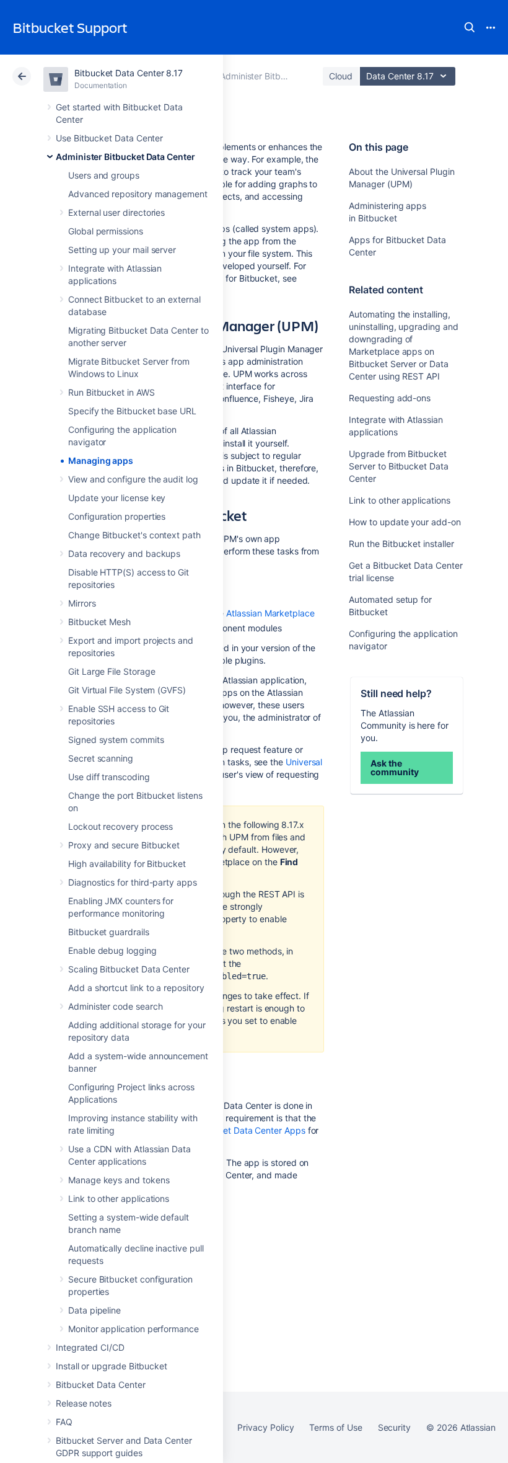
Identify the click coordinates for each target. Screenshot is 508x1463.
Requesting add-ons (390, 398)
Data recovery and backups (124, 553)
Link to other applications (118, 1198)
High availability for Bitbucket (127, 863)
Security (394, 1427)
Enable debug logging (112, 950)
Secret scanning (100, 758)
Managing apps (100, 460)
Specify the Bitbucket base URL (132, 411)
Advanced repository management (138, 194)
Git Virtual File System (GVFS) (127, 690)
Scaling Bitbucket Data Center (129, 969)
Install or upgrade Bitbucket (111, 1366)
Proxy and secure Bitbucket (124, 845)
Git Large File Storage (111, 671)
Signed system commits (116, 739)
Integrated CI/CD (90, 1347)
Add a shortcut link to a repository (136, 987)
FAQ (64, 1421)
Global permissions (105, 231)
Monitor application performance (133, 1328)
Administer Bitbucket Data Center (125, 156)
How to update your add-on (404, 522)
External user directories (116, 212)
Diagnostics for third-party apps (132, 882)
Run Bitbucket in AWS (111, 392)
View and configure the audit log (133, 479)
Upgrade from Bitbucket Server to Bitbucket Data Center (398, 466)
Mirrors (82, 603)
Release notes (84, 1403)
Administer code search (115, 1006)
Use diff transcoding (109, 777)
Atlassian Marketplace (270, 613)
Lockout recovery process (120, 826)
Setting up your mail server (122, 249)
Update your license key (116, 497)
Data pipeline (94, 1310)
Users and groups (103, 175)
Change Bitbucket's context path (134, 535)
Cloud (341, 76)
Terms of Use (335, 1427)
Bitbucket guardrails (108, 932)
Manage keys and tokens (118, 1180)
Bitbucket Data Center (101, 1384)
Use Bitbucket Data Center (109, 138)
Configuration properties (116, 516)
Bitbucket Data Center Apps (248, 1130)
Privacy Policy (265, 1427)
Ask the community (394, 767)
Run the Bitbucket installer (401, 543)
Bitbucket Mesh (99, 621)
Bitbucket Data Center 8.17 (128, 73)
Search (470, 27)
